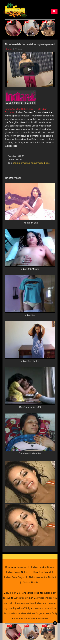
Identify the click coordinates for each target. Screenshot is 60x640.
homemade (37, 162)
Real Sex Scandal (43, 571)
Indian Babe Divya (14, 577)
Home (8, 48)
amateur (25, 162)
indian (16, 162)
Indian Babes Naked (17, 571)
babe (47, 162)
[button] (30, 69)
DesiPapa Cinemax (15, 566)
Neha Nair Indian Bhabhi (42, 577)
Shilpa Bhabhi (30, 582)
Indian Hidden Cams (42, 566)
